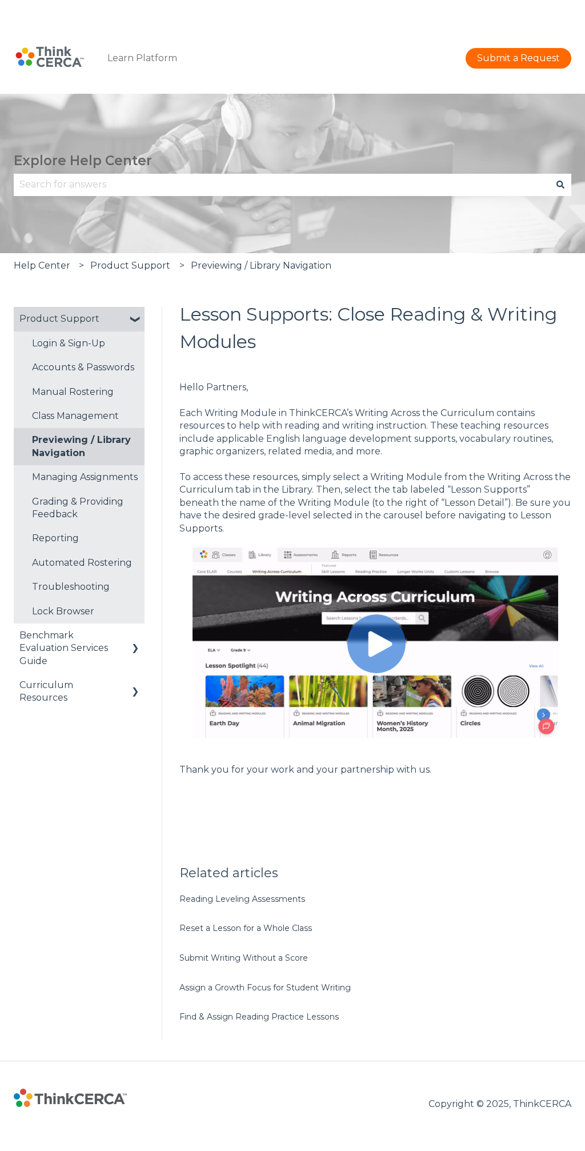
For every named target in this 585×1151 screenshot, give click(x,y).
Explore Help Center (83, 161)
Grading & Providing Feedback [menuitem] (77, 507)
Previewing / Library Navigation (261, 265)
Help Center (42, 265)
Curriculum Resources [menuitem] (46, 691)
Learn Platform (142, 58)
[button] (135, 319)
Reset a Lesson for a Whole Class (245, 928)
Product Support (130, 265)
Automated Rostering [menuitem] (82, 562)
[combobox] (282, 184)
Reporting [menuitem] (55, 538)
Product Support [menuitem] (59, 318)
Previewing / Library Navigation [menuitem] (81, 446)
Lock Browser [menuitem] (63, 611)
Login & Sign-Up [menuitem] (68, 343)
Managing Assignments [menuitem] (85, 476)
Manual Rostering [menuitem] (73, 391)
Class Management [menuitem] (75, 415)
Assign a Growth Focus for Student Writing (265, 987)
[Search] (560, 184)
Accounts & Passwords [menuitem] (83, 367)
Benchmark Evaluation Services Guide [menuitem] (63, 648)
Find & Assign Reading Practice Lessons (259, 1017)
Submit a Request (529, 11)
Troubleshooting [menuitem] (71, 586)
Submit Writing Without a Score (243, 958)
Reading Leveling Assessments (242, 899)
